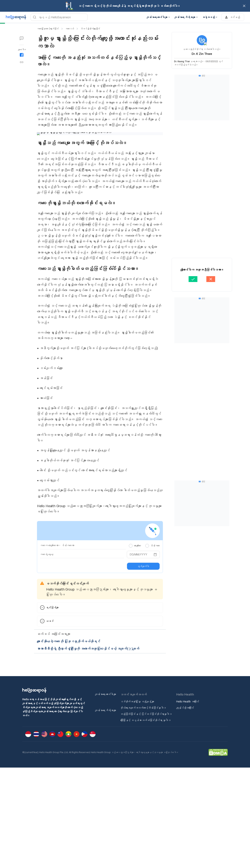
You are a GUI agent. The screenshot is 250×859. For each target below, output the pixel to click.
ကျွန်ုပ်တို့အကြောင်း (185, 707)
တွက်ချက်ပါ (143, 566)
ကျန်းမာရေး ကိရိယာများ (105, 710)
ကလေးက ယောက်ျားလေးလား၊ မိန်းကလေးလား (57, 545)
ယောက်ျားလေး (137, 545)
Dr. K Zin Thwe (202, 54)
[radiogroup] (144, 545)
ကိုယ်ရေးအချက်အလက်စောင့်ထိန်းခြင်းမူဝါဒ (143, 707)
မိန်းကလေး (155, 545)
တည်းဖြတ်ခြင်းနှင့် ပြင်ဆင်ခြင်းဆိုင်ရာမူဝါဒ (146, 713)
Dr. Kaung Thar (182, 61)
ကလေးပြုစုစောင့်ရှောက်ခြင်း (48, 28)
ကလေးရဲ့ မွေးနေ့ (46, 554)
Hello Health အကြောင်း (187, 701)
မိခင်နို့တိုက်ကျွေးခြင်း (90, 28)
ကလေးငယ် (69, 28)
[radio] (131, 546)
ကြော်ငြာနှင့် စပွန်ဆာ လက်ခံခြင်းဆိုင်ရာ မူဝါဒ (145, 720)
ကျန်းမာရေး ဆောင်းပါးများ (105, 694)
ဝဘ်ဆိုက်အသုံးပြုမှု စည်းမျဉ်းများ (137, 701)
